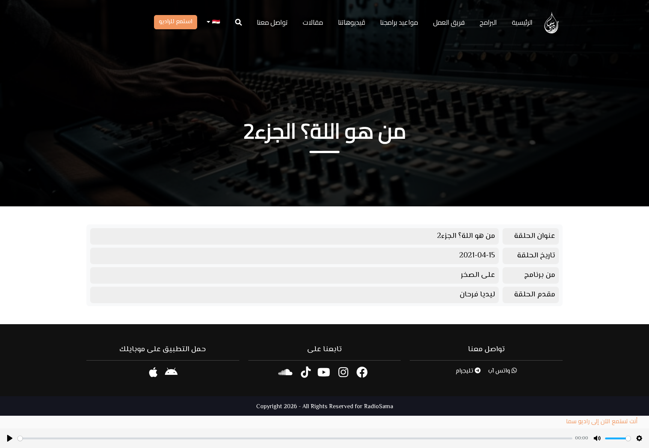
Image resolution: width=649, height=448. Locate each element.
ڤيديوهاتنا (351, 22)
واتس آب (500, 371)
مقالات (313, 22)
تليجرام (465, 371)
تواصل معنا (272, 22)
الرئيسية (522, 22)
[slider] (295, 438)
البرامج (488, 22)
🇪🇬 (215, 22)
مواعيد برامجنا (399, 22)
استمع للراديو (175, 22)
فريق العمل (449, 22)
